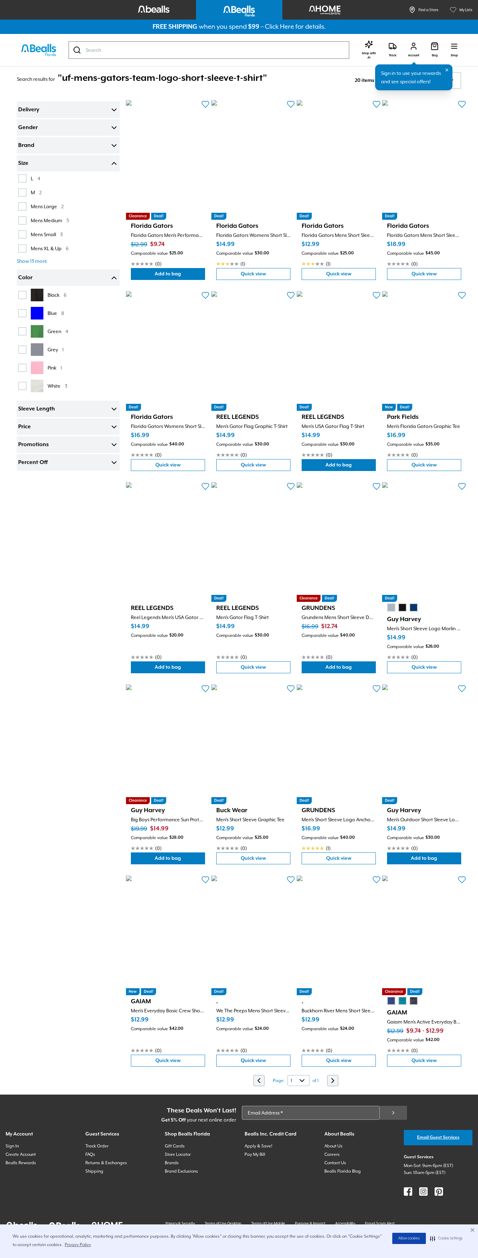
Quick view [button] (265, 275)
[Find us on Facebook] (408, 1191)
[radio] (391, 607)
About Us (333, 1146)
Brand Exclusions (181, 1171)
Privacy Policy (78, 1244)
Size (23, 163)
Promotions (33, 445)
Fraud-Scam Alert (380, 1223)
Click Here (279, 26)
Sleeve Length (36, 409)
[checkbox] (22, 178)
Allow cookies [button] (409, 1238)
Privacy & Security (180, 1223)
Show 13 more (32, 261)
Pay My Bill (255, 1154)
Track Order (96, 1146)
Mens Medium (50, 220)
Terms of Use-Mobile (268, 1223)
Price (24, 427)
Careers (332, 1154)
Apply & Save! (258, 1146)
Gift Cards (175, 1146)
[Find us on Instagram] (423, 1191)
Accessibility (345, 1223)
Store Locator (178, 1154)
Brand (26, 145)
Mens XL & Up (50, 248)
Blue (56, 313)
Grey (56, 349)
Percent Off (33, 462)
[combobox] (209, 50)
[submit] (393, 1113)
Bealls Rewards (21, 1162)
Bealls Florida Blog (342, 1171)
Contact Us (335, 1162)
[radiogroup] (402, 607)
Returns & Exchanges (106, 1162)
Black (57, 295)
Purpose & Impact (310, 1223)
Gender (28, 128)
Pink (55, 368)
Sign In (12, 1146)
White (57, 386)
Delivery (28, 110)
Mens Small (47, 234)
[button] (446, 1238)
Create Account (21, 1154)
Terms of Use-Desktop (223, 1223)
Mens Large (47, 206)
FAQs (90, 1154)
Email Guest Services (438, 1137)
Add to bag (180, 275)
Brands (172, 1162)
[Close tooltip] (447, 70)
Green (58, 331)
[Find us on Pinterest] (439, 1191)
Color (25, 278)
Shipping (94, 1171)
